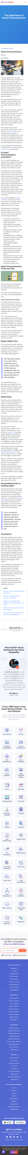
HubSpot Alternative (14, 1028)
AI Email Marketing (14, 973)
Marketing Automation (14, 1106)
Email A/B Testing (14, 987)
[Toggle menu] (25, 2)
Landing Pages (14, 1104)
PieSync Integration (14, 1001)
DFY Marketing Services (14, 1076)
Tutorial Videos (14, 1074)
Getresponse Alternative (14, 1038)
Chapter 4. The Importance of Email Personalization (13, 608)
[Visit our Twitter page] (14, 1137)
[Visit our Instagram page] (21, 1137)
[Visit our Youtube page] (17, 1137)
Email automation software (9, 452)
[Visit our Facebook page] (7, 1137)
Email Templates (14, 976)
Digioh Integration (14, 1017)
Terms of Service (12, 1139)
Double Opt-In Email (14, 981)
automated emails (11, 131)
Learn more (22, 1149)
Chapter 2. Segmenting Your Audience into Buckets (11, 597)
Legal (6, 1139)
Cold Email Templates (14, 1071)
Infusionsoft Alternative (14, 1030)
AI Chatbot (14, 971)
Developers (14, 1068)
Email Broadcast (14, 979)
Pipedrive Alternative (14, 1033)
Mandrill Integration (14, 1009)
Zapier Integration (14, 998)
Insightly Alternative (14, 1036)
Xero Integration (14, 1003)
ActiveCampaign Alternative (14, 1041)
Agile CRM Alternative (14, 1044)
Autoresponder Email (14, 984)
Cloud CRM (14, 1066)
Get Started (22, 950)
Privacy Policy (19, 1139)
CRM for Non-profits (14, 1063)
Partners (14, 1087)
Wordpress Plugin (14, 1058)
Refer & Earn (14, 1090)
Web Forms (14, 1101)
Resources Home (7, 48)
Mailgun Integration (14, 1006)
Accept (14, 1152)
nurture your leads (6, 149)
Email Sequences (14, 1098)
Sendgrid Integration (14, 1014)
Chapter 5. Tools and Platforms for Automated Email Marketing (13, 613)
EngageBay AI (14, 968)
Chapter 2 (10, 432)
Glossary (14, 1093)
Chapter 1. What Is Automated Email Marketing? (13, 592)
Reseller (14, 1096)
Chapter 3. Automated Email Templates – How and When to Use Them (13, 602)
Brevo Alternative (14, 1047)
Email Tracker (14, 1060)
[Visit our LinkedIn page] (10, 1137)
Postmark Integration (14, 1011)
